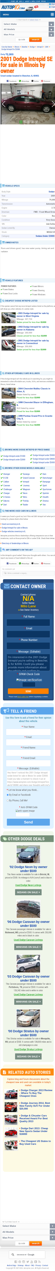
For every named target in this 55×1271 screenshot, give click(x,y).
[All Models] (28, 29)
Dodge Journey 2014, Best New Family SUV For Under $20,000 (34, 1106)
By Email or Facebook (20, 794)
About (27, 1265)
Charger (6, 493)
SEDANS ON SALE (27, 892)
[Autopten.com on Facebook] (16, 1261)
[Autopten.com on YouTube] (31, 1261)
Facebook (12, 81)
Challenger (7, 489)
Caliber (6, 481)
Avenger (6, 474)
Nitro (25, 497)
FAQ (32, 1265)
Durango (26, 474)
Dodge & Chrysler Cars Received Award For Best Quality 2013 (33, 1118)
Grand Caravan (29, 478)
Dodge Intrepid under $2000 (14, 459)
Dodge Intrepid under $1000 (14, 456)
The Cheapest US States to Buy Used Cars (35, 1142)
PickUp (26, 501)
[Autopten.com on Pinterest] (19, 1261)
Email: (28, 628)
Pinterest (47, 81)
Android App (11, 1265)
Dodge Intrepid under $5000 (44, 462)
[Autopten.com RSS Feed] (39, 1261)
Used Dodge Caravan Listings (28, 939)
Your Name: (28, 726)
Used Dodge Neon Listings (28, 885)
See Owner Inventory (29, 610)
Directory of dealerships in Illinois (15, 543)
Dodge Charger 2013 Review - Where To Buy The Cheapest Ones (35, 1093)
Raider (25, 504)
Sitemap (21, 1265)
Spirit (45, 485)
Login (53, 7)
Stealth (46, 497)
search (35, 39)
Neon (25, 493)
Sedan (51, 191)
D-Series (6, 497)
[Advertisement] (27, 153)
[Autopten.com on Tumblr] (35, 1261)
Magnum (26, 489)
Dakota (6, 501)
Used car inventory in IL (11, 524)
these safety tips (23, 696)
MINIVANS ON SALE (27, 947)
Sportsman (47, 489)
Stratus (46, 501)
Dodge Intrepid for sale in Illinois (15, 527)
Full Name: (28, 616)
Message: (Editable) (28, 651)
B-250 (5, 478)
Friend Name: (28, 747)
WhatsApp (25, 81)
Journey (26, 485)
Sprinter (46, 493)
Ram (44, 474)
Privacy (38, 1265)
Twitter (36, 81)
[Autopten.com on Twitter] (27, 1261)
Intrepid (26, 481)
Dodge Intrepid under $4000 (44, 459)
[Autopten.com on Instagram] (23, 1261)
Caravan (6, 485)
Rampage (46, 481)
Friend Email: (28, 758)
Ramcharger (47, 478)
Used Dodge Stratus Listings (28, 1049)
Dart (5, 504)
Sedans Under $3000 (45, 236)
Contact (45, 1265)
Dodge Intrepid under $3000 (44, 455)
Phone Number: (28, 640)
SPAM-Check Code (28, 674)
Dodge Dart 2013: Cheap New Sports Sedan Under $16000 (33, 1131)
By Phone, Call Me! (18, 800)
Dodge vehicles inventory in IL (14, 531)
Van (44, 504)
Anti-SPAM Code (28, 807)
